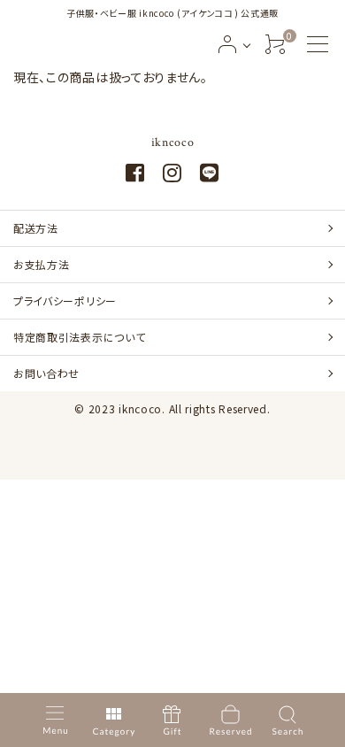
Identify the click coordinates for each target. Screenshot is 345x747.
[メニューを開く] (317, 44)
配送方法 (35, 227)
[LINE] (209, 175)
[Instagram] (172, 175)
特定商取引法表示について (79, 336)
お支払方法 (41, 264)
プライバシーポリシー (65, 300)
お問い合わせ (46, 373)
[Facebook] (135, 175)
